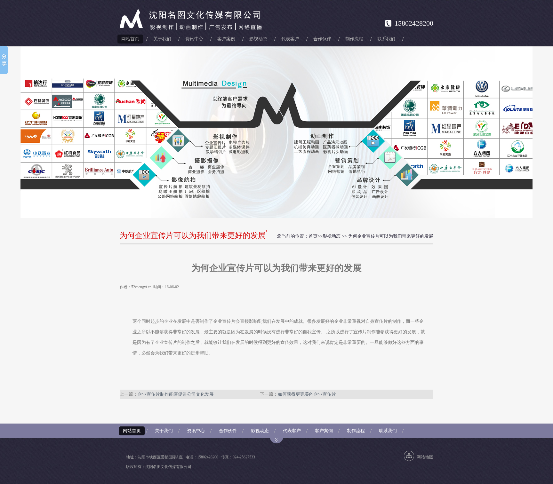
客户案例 (226, 38)
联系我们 (386, 38)
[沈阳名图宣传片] (192, 19)
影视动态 (258, 38)
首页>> (316, 236)
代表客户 (290, 38)
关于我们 (162, 38)
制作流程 (354, 38)
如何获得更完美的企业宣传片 (307, 394)
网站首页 (130, 38)
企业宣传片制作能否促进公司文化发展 (176, 394)
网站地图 (425, 457)
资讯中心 (194, 38)
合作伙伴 (322, 38)
